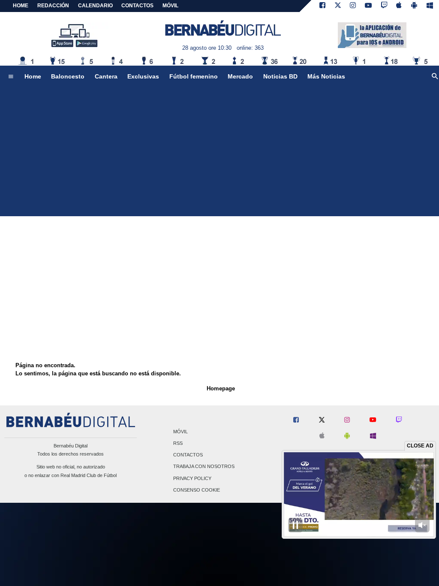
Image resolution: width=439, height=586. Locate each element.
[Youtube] (368, 6)
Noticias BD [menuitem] (280, 76)
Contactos (188, 455)
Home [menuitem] (32, 76)
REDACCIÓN (53, 5)
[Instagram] (352, 6)
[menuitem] (10, 76)
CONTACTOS (137, 5)
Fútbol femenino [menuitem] (193, 76)
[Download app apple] (399, 6)
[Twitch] (384, 6)
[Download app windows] (430, 6)
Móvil (180, 431)
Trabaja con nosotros (204, 466)
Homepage (221, 388)
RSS (178, 443)
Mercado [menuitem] (240, 76)
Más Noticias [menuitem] (326, 76)
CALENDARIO (95, 5)
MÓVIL (170, 5)
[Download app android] (414, 6)
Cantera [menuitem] (106, 76)
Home (20, 5)
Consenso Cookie (196, 489)
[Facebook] (322, 6)
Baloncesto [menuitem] (67, 76)
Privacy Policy (192, 478)
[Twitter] (338, 6)
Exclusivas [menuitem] (143, 76)
